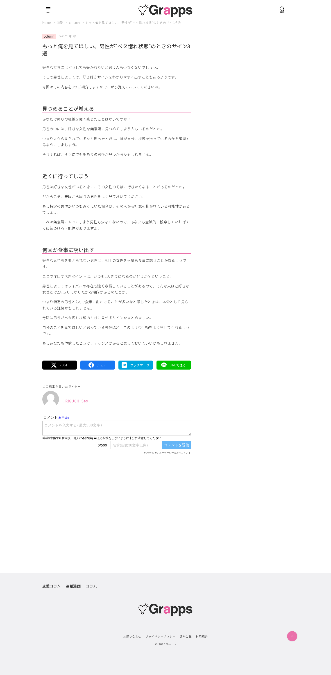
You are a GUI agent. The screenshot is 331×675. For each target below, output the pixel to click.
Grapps (171, 644)
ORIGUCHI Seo (75, 401)
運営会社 (186, 636)
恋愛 (60, 22)
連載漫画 (73, 586)
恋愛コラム (51, 586)
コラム (91, 586)
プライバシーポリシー (160, 636)
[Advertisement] (116, 504)
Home (47, 22)
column (75, 22)
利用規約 (202, 636)
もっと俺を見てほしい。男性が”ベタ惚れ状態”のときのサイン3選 (133, 22)
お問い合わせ (132, 636)
